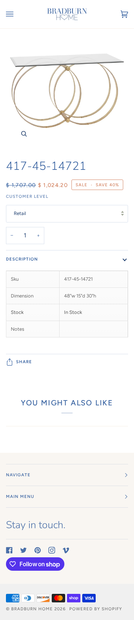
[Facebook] (9, 550)
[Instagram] (51, 550)
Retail (20, 213)
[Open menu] (17, 14)
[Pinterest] (37, 550)
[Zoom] (67, 91)
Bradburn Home (32, 608)
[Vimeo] (66, 550)
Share (24, 361)
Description (22, 259)
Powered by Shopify (95, 608)
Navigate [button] (18, 474)
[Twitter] (23, 550)
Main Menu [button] (20, 496)
